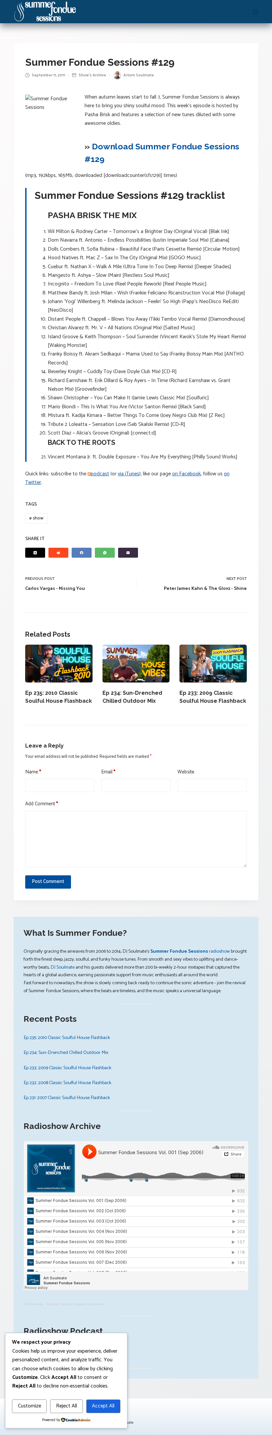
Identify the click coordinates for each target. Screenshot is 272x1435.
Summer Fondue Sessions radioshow (74, 1304)
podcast (100, 473)
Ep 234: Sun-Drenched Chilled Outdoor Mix (66, 1053)
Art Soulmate (33, 1304)
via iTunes (128, 473)
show (36, 518)
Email (108, 772)
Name (33, 772)
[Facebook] (82, 553)
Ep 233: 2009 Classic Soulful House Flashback (67, 1068)
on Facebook (186, 473)
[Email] (128, 553)
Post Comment (48, 881)
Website (185, 772)
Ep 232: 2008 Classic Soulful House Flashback (67, 1083)
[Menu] (255, 12)
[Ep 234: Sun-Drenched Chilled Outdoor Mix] (136, 663)
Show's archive (92, 75)
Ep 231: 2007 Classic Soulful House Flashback (67, 1098)
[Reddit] (58, 553)
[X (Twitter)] (35, 553)
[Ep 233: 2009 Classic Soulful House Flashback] (213, 663)
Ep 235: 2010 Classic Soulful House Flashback (67, 1038)
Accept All (103, 1405)
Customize (29, 1405)
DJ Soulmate (62, 967)
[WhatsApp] (105, 553)
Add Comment (41, 804)
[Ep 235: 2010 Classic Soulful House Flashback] (59, 663)
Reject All (66, 1405)
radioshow (190, 951)
